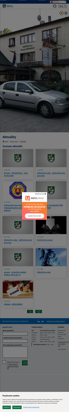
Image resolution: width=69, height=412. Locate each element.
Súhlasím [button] (7, 407)
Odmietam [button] (17, 407)
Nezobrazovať (40, 194)
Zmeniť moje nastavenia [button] (31, 407)
